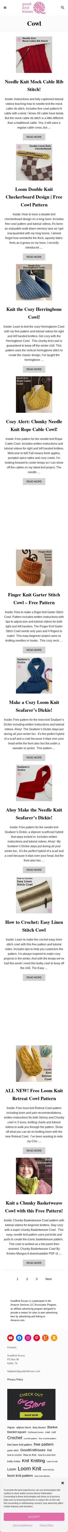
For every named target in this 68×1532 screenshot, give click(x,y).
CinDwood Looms (36, 1432)
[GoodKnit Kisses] (34, 7)
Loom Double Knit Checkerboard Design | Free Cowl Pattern (34, 197)
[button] (62, 1483)
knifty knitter (13, 1461)
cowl (47, 1432)
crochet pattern (30, 1438)
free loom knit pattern (19, 1444)
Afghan (11, 1427)
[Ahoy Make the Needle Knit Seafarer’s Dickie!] (34, 784)
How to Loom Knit (46, 1455)
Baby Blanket (39, 1427)
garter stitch (13, 1450)
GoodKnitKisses (33, 1450)
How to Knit (29, 1454)
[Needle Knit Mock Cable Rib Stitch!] (34, 56)
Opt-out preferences (22, 1525)
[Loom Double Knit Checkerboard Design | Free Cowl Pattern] (34, 163)
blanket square (16, 1432)
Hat (49, 1450)
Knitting (38, 1460)
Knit (25, 1460)
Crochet (14, 1437)
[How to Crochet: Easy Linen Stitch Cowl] (34, 896)
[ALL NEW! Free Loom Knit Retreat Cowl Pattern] (34, 1065)
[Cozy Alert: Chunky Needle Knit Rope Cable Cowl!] (34, 396)
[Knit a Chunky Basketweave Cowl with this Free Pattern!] (34, 1177)
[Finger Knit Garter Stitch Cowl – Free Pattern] (34, 569)
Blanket (52, 1427)
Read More (35, 138)
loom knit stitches (42, 1476)
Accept (34, 1516)
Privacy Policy (46, 1525)
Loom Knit (29, 1468)
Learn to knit (52, 1461)
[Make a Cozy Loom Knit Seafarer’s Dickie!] (34, 676)
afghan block (23, 1427)
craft (53, 1432)
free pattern (44, 1444)
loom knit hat (48, 1470)
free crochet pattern (47, 1438)
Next (48, 1279)
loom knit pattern (20, 1475)
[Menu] (5, 7)
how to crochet (14, 1455)
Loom (11, 1469)
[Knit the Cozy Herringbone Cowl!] (34, 283)
